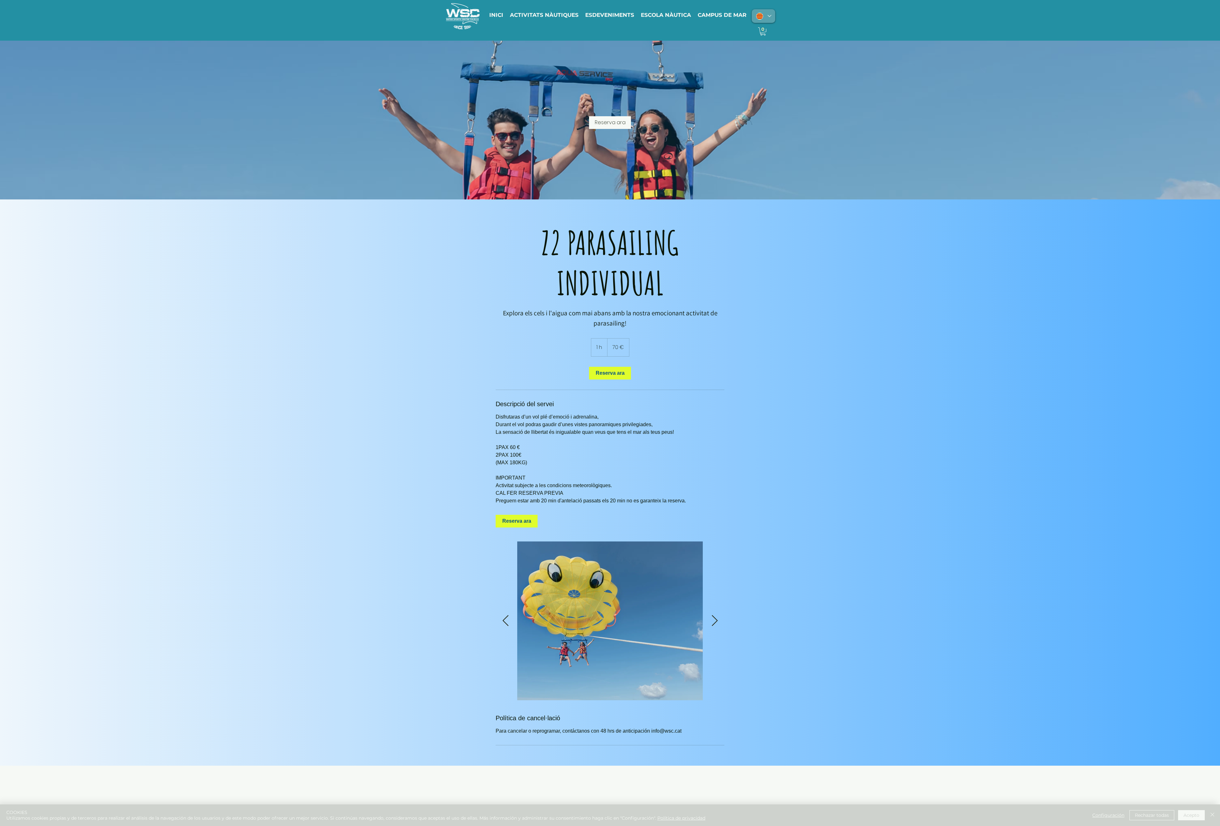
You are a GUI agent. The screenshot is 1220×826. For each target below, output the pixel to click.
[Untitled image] (610, 620)
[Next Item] (714, 621)
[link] (610, 122)
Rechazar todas (1152, 815)
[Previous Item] (505, 621)
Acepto (1191, 815)
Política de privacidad (681, 818)
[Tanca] (1212, 815)
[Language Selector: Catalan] (763, 16)
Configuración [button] (1108, 815)
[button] (763, 31)
